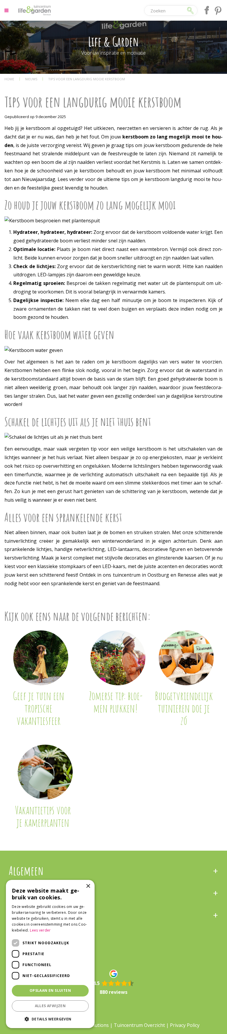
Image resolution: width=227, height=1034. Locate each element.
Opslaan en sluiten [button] (50, 990)
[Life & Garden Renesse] (34, 10)
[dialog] (50, 954)
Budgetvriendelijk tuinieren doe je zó (184, 708)
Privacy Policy (185, 1025)
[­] (7, 10)
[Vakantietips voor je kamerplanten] (45, 772)
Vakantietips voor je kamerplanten (43, 816)
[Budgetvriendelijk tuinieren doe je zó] (186, 657)
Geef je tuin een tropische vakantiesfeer (38, 708)
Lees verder (40, 930)
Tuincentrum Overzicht (139, 1025)
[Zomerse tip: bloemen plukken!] (117, 657)
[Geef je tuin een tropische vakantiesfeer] (40, 657)
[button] (50, 1018)
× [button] (88, 886)
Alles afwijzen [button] (50, 1005)
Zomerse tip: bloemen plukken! (115, 702)
